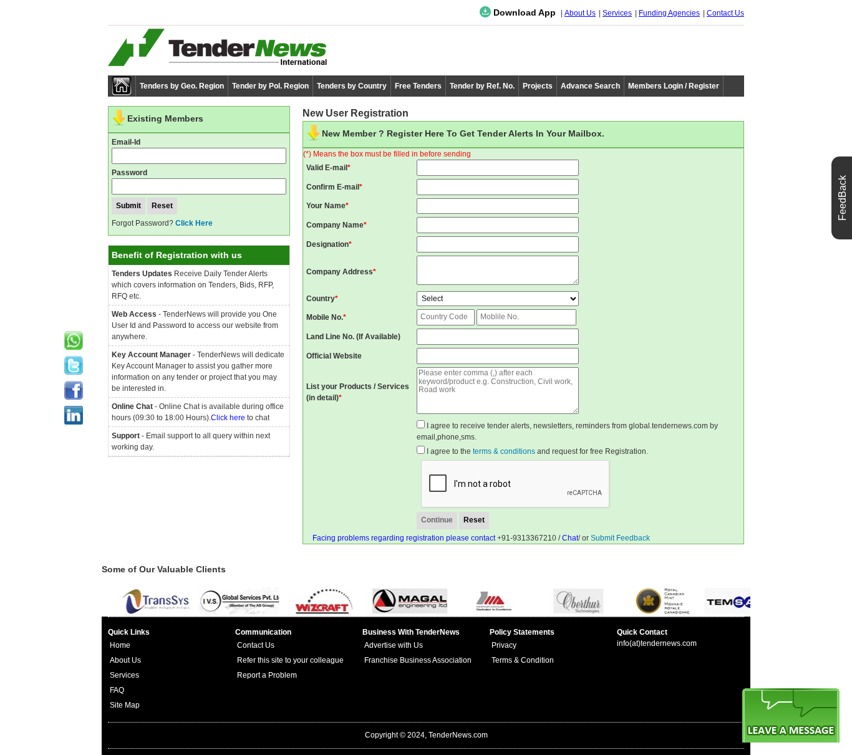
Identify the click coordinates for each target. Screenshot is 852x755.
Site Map (125, 705)
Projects (538, 86)
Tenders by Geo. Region (182, 86)
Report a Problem (267, 675)
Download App (523, 12)
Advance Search (590, 86)
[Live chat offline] (791, 715)
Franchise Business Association (418, 660)
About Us (580, 13)
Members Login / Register (673, 86)
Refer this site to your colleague (290, 660)
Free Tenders (418, 86)
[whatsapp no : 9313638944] (73, 340)
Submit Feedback (620, 538)
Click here (228, 417)
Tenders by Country (352, 86)
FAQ (117, 690)
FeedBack (842, 198)
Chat (570, 538)
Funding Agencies (669, 13)
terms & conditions (504, 451)
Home (120, 645)
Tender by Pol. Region (270, 86)
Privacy (503, 645)
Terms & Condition (522, 660)
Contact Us (725, 13)
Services (617, 13)
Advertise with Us (393, 645)
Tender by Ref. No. (482, 86)
